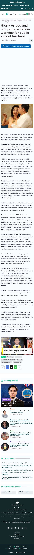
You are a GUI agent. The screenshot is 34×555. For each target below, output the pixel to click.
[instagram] (29, 8)
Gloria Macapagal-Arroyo (8, 359)
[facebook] (8, 528)
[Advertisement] (17, 66)
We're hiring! (17, 538)
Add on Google (16, 46)
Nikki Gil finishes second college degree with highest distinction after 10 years (21, 423)
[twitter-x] (12, 528)
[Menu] (2, 14)
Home (2, 20)
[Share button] (19, 367)
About (17, 546)
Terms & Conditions (12, 548)
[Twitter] (11, 367)
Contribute (17, 532)
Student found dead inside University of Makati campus (17, 463)
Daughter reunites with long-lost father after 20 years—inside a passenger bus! (20, 434)
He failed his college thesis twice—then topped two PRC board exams (16, 402)
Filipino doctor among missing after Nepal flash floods (17, 470)
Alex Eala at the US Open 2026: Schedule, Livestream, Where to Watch (17, 478)
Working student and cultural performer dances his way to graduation (19, 445)
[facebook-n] (22, 8)
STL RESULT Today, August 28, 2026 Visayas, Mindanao (15, 473)
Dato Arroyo (10, 357)
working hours (9, 20)
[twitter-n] (25, 8)
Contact (24, 546)
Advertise (17, 534)
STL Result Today (24, 492)
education (18, 357)
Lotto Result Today (7, 492)
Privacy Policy (24, 548)
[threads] (32, 8)
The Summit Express (20, 552)
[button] (28, 14)
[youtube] (25, 528)
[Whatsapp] (15, 367)
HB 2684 (19, 359)
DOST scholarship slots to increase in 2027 (15, 5)
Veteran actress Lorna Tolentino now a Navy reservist (20, 411)
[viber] (22, 528)
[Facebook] (7, 367)
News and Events (6, 362)
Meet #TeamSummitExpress (17, 536)
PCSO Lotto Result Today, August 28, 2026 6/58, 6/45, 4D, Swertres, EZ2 (17, 466)
